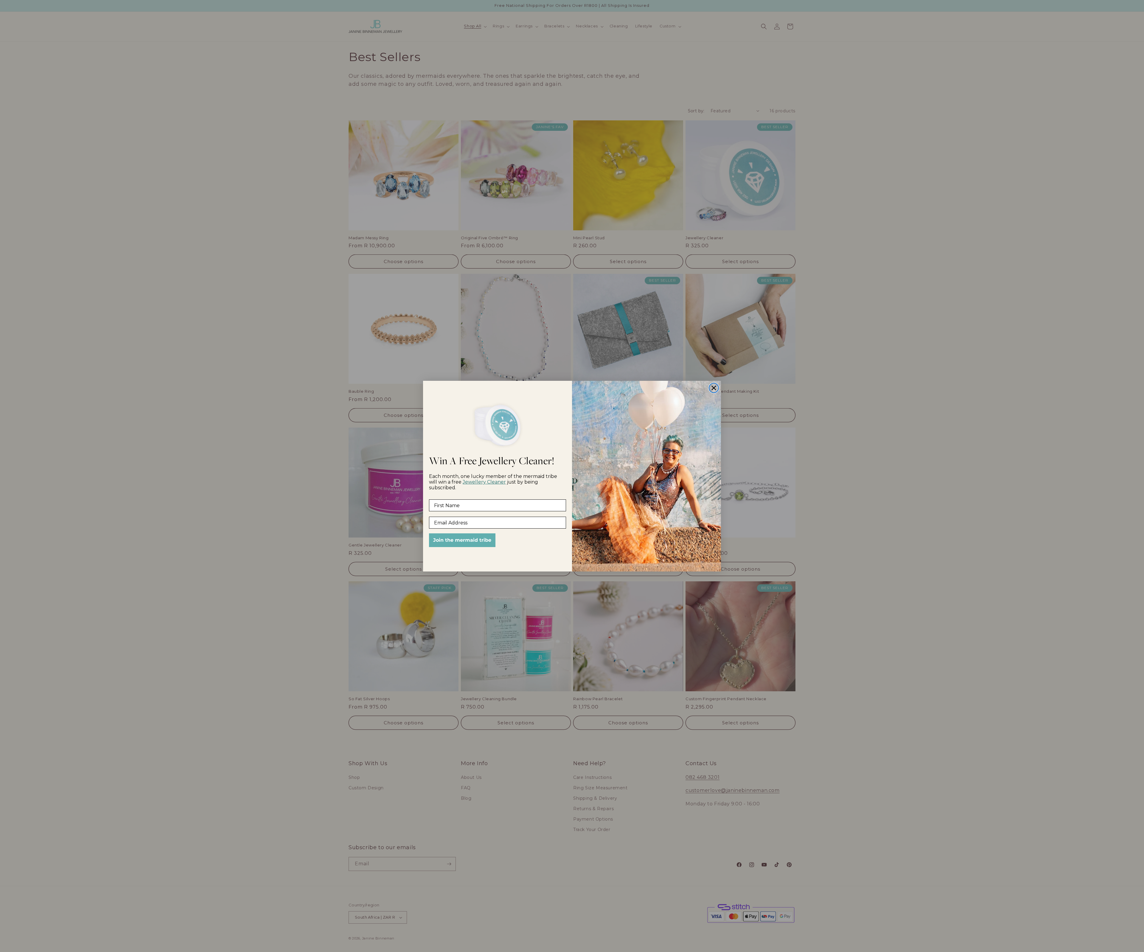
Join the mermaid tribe (462, 540)
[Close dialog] (714, 388)
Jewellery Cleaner (484, 482)
